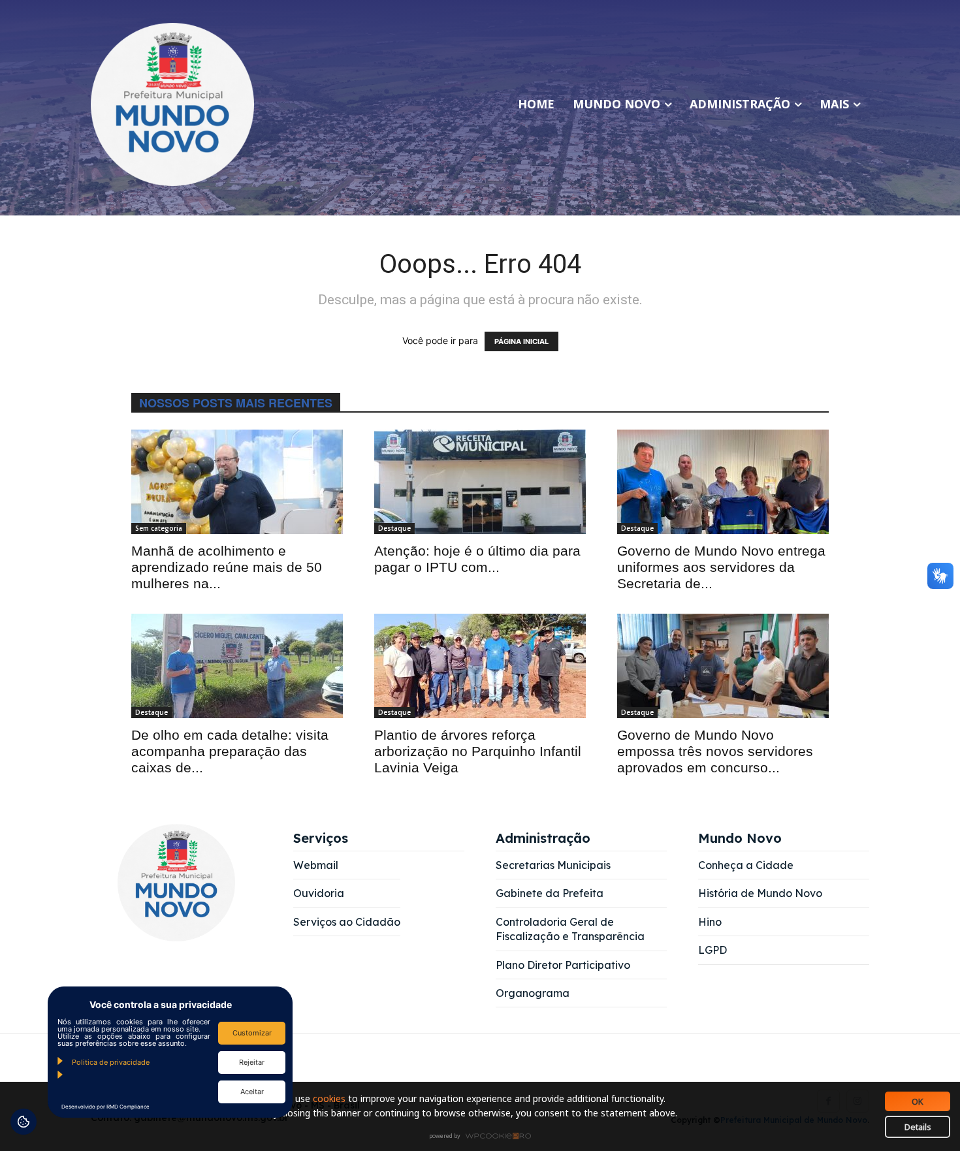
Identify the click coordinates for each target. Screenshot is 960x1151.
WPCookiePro (484, 1137)
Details (917, 1127)
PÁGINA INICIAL (521, 341)
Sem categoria (158, 528)
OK (917, 1101)
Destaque (394, 528)
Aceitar (252, 1091)
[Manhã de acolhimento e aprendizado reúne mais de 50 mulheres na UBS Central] (237, 482)
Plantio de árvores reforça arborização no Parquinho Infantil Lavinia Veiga (477, 751)
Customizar (252, 1032)
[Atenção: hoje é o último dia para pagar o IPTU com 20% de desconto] (480, 482)
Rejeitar (251, 1062)
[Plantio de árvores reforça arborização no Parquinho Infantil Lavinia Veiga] (480, 666)
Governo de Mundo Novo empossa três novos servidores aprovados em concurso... (715, 751)
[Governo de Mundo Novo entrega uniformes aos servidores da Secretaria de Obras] (723, 482)
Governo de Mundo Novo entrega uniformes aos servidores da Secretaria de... (721, 567)
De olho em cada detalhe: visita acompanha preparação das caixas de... (229, 751)
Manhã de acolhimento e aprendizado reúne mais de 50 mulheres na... (226, 567)
